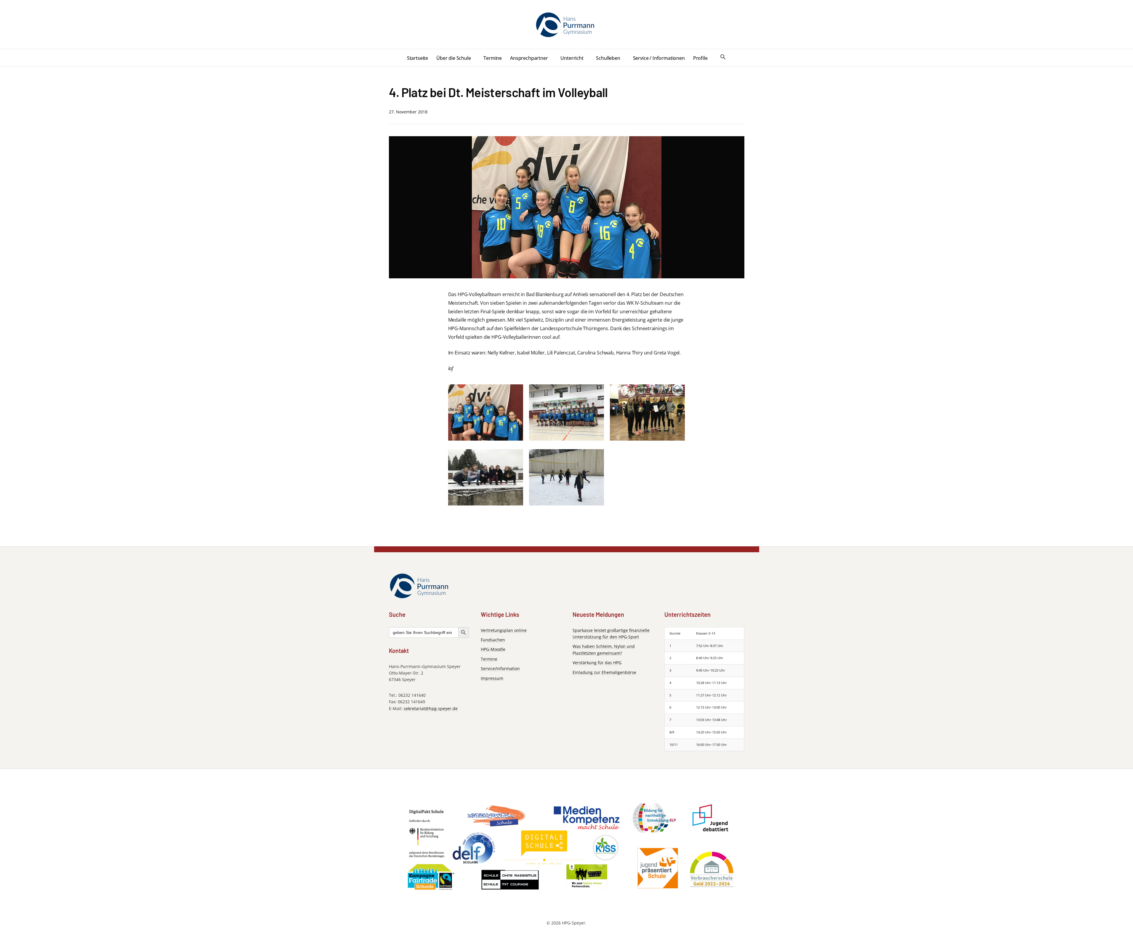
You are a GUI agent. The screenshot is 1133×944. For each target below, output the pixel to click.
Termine (492, 58)
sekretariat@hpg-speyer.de (431, 708)
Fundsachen (493, 640)
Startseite (417, 58)
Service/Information (500, 668)
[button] (723, 57)
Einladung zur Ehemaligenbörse (604, 672)
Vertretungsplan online (504, 630)
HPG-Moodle (493, 649)
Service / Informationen (659, 58)
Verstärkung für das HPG (597, 662)
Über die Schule (453, 58)
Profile (700, 58)
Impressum (492, 678)
